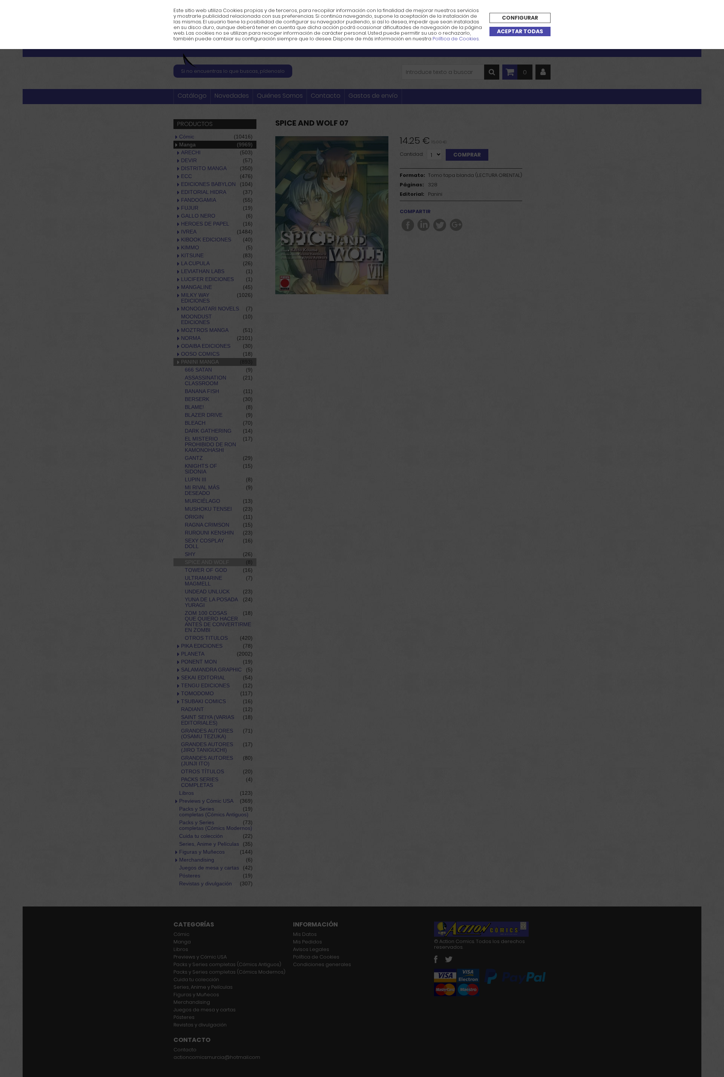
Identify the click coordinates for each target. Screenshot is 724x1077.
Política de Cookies (456, 38)
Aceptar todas (520, 31)
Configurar (520, 18)
